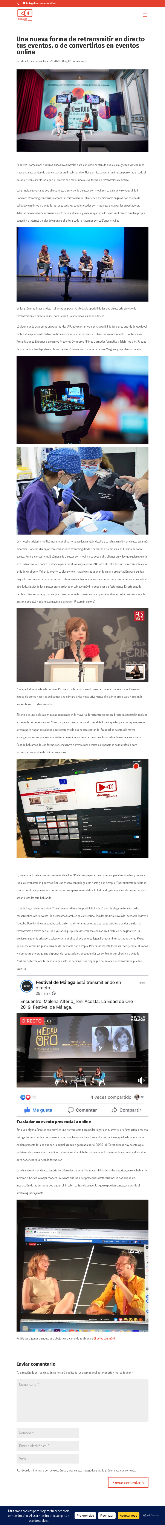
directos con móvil (32, 61)
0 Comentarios (78, 61)
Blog (64, 61)
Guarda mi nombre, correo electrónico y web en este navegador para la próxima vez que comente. (78, 1470)
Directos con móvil (104, 1338)
